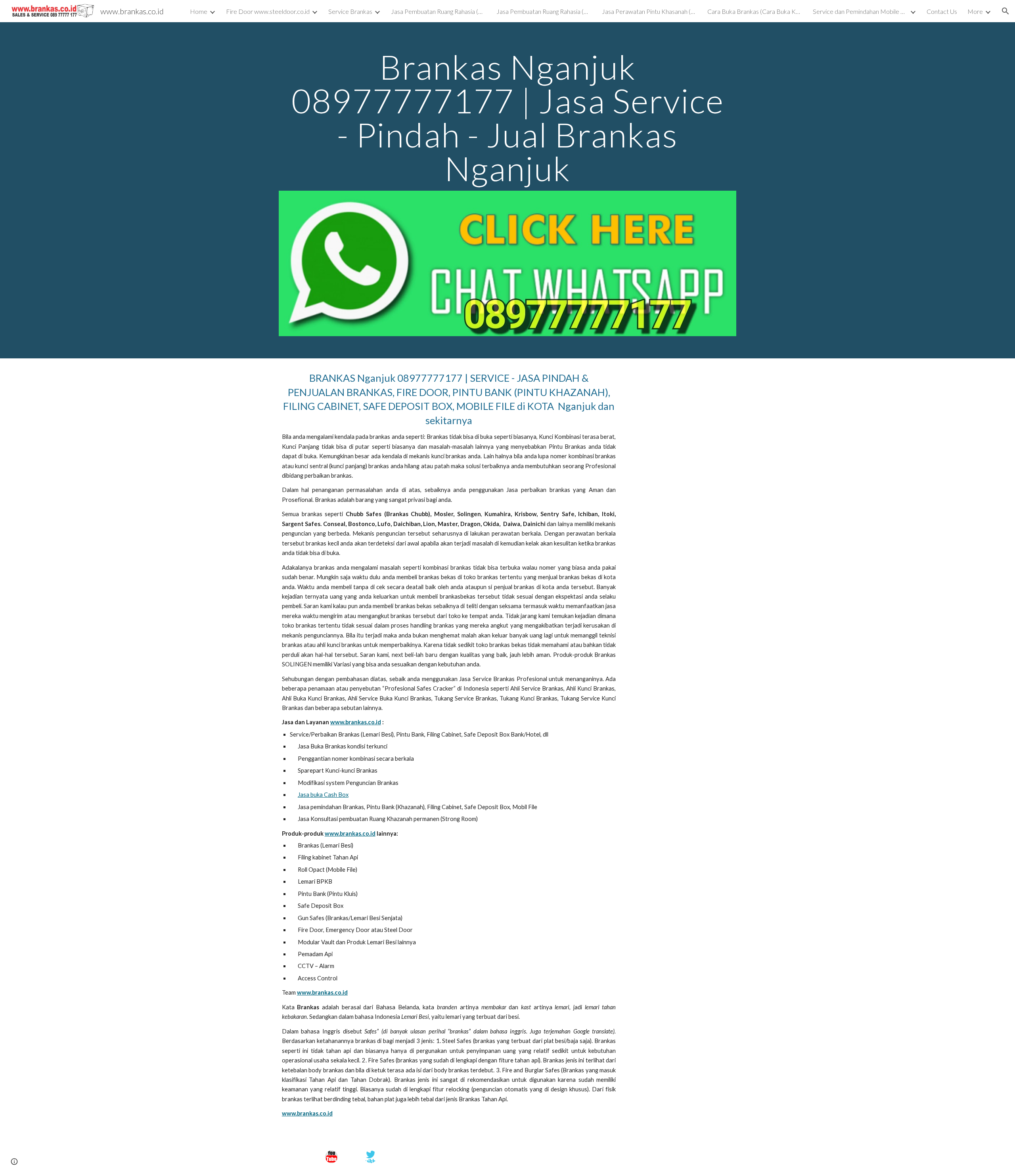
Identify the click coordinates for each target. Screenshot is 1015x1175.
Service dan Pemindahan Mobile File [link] (860, 11)
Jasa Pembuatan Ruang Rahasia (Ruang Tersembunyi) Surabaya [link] (438, 11)
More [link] (975, 11)
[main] (507, 117)
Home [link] (198, 11)
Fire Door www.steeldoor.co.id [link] (268, 11)
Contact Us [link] (942, 11)
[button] (1005, 11)
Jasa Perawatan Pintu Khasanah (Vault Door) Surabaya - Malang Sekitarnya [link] (649, 11)
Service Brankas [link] (350, 11)
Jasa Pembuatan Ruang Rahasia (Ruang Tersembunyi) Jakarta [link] (544, 11)
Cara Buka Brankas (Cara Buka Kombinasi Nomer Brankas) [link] (754, 11)
